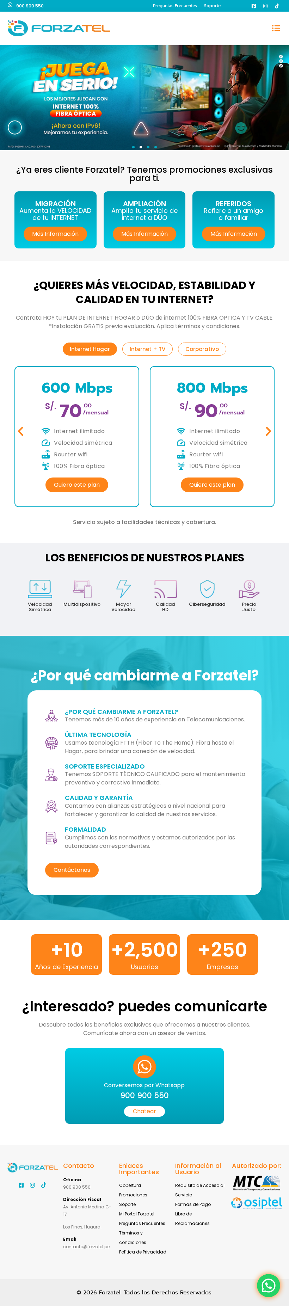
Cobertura (130, 1185)
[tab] (90, 349)
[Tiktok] (277, 6)
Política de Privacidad (142, 1252)
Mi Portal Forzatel (136, 1214)
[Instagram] (265, 6)
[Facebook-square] (254, 6)
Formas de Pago (193, 1204)
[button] (276, 28)
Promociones (133, 1195)
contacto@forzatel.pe (86, 1247)
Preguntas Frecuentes (175, 5)
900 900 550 (30, 6)
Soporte (212, 5)
